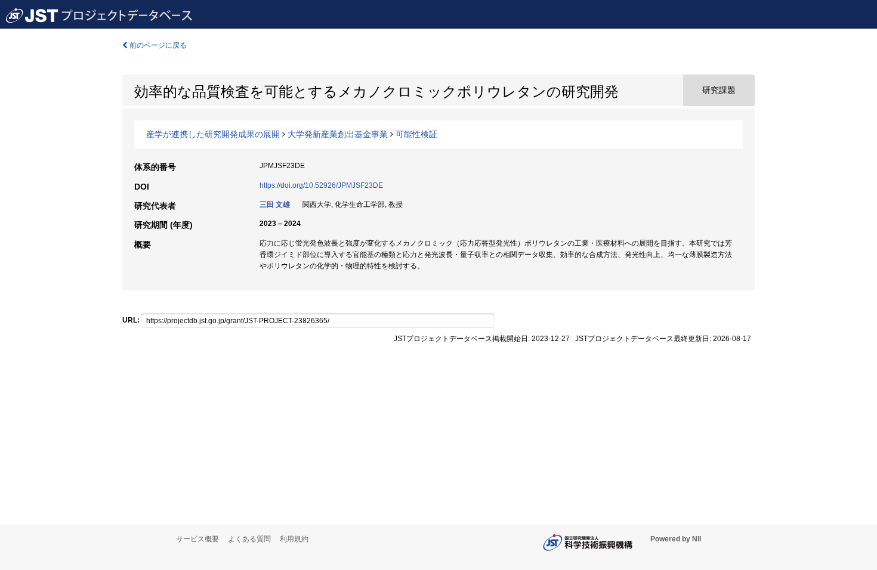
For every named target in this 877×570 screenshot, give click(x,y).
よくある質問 (249, 539)
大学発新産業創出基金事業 (338, 134)
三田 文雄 (275, 204)
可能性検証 (416, 134)
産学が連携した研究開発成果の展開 (213, 134)
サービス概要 (197, 539)
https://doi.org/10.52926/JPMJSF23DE (321, 185)
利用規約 (294, 539)
